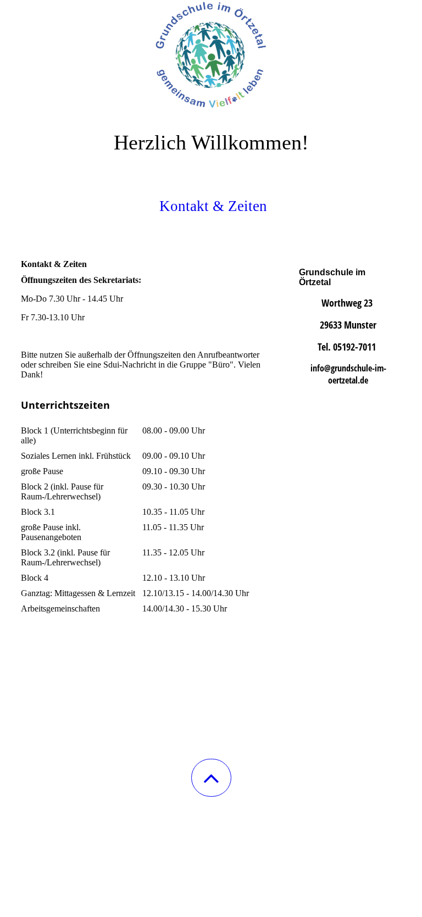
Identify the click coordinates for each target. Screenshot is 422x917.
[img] (211, 55)
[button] (211, 778)
